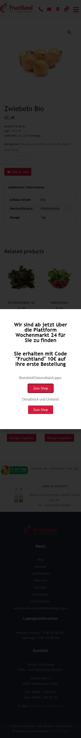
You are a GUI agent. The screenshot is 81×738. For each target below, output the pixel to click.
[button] (40, 388)
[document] (40, 369)
